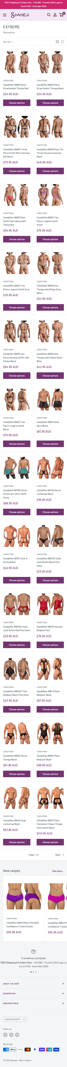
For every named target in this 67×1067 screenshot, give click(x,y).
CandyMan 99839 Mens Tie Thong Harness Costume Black (50, 153)
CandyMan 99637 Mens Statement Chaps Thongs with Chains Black (49, 824)
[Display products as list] (62, 41)
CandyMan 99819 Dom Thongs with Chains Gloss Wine (49, 357)
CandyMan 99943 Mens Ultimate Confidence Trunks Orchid (22, 924)
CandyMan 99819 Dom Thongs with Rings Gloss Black (49, 289)
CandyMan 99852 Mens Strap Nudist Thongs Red (15, 86)
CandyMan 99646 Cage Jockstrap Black (14, 822)
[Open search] (49, 15)
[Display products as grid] (57, 41)
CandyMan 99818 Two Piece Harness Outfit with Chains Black (16, 357)
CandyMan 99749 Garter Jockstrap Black (49, 492)
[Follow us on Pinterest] (17, 1035)
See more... (58, 871)
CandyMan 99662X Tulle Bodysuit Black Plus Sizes (16, 693)
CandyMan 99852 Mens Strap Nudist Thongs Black (50, 86)
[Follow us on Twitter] (11, 1035)
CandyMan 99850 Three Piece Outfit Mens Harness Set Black (16, 153)
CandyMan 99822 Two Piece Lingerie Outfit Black (14, 426)
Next (57, 854)
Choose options (17, 102)
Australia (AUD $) (12, 1019)
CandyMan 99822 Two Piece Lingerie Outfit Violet (47, 221)
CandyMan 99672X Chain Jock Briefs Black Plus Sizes (49, 562)
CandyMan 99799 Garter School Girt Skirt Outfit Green (15, 494)
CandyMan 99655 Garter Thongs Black (15, 757)
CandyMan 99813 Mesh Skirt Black (48, 424)
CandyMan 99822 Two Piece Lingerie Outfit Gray (16, 287)
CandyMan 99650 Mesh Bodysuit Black (48, 757)
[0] (61, 15)
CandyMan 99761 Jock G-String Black (15, 560)
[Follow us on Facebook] (5, 1035)
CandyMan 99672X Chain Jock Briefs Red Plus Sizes (16, 628)
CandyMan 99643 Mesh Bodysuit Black (48, 693)
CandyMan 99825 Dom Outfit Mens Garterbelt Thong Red (14, 221)
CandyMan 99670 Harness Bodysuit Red (50, 628)
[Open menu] (4, 15)
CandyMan (8, 80)
